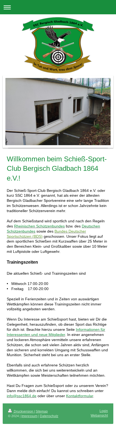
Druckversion (23, 411)
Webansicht (99, 415)
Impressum (29, 416)
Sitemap (42, 411)
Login (104, 411)
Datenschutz (49, 416)
